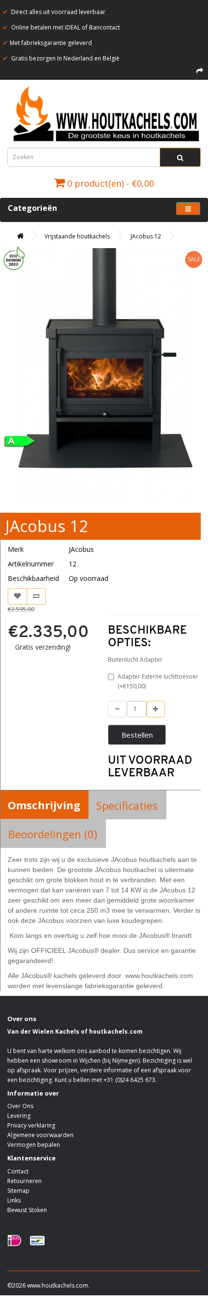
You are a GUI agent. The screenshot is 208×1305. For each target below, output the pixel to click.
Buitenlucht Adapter (135, 659)
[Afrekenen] (199, 71)
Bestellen (137, 735)
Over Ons (20, 1106)
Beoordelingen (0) (52, 834)
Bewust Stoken (27, 1210)
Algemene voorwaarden (40, 1135)
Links (14, 1200)
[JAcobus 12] (104, 374)
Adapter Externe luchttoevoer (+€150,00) (158, 681)
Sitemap (18, 1190)
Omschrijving (44, 805)
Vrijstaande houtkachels (77, 236)
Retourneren (24, 1181)
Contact (18, 1171)
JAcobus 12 (146, 236)
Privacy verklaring (31, 1125)
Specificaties (127, 805)
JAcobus (81, 549)
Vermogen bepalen (33, 1145)
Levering (18, 1116)
